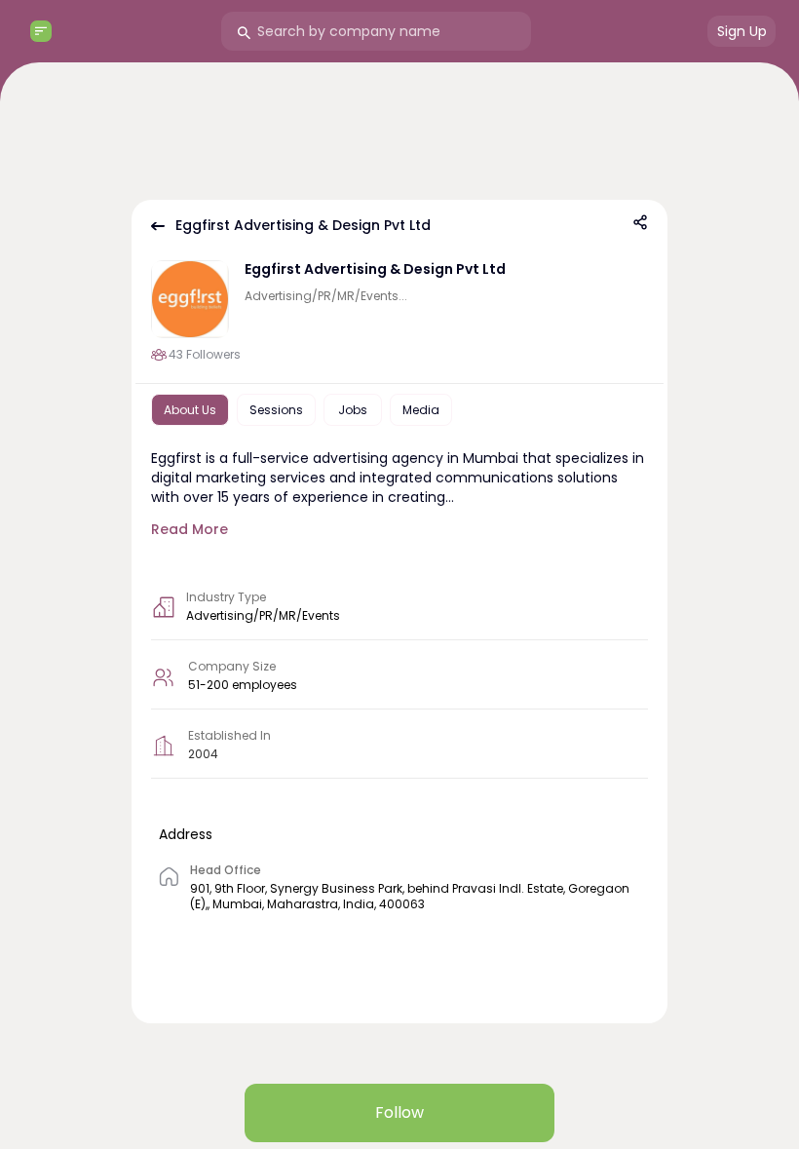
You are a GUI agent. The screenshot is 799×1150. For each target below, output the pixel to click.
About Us (190, 410)
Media (420, 410)
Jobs (352, 410)
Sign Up (742, 31)
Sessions (276, 410)
